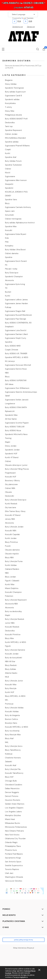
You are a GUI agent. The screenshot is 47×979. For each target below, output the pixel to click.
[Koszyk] (44, 49)
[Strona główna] (23, 36)
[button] (3, 48)
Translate (30, 18)
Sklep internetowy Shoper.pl (23, 948)
